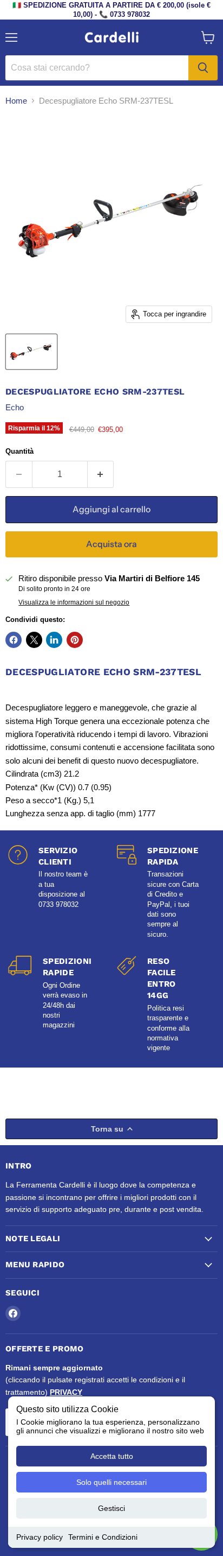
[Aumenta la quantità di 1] (101, 474)
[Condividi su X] (34, 640)
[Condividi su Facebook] (13, 640)
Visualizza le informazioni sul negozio (73, 602)
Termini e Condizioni (102, 1537)
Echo (14, 407)
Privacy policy (39, 1537)
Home (16, 100)
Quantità (19, 451)
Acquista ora (111, 544)
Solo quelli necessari (111, 1482)
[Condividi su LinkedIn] (54, 640)
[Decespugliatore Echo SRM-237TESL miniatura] (31, 351)
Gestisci (111, 1508)
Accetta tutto (111, 1456)
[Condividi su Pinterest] (75, 640)
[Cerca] (203, 67)
